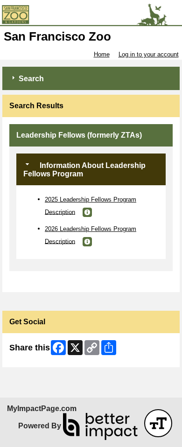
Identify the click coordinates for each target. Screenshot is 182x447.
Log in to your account (149, 54)
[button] (87, 212)
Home (102, 54)
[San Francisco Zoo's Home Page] (91, 15)
